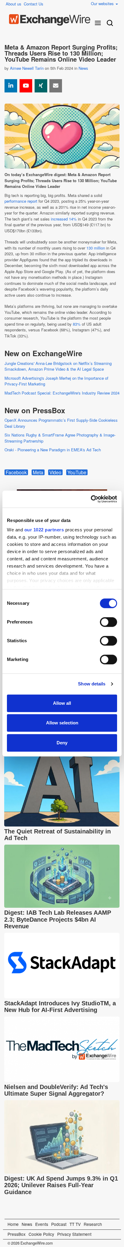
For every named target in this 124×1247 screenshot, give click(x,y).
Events (41, 1224)
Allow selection (62, 722)
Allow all (62, 703)
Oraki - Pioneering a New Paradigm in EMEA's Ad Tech (53, 450)
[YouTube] (26, 85)
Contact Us (33, 4)
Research (93, 1224)
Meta (38, 472)
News (83, 68)
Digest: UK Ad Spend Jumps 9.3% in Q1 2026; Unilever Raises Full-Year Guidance (61, 1185)
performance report (21, 201)
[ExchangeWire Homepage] (49, 20)
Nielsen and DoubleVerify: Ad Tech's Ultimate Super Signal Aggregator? (56, 1090)
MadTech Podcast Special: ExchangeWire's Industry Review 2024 (62, 393)
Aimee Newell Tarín (27, 68)
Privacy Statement (74, 1234)
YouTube (76, 472)
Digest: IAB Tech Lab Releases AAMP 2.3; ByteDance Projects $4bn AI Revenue (57, 919)
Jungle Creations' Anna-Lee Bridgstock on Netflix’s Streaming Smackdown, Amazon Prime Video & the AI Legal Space (58, 366)
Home (13, 1224)
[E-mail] (55, 85)
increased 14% (64, 219)
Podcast (59, 1224)
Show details (91, 683)
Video (55, 472)
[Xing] (41, 85)
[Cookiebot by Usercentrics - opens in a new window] (90, 499)
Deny (62, 742)
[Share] (11, 85)
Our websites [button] (103, 3)
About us (13, 4)
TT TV (75, 1224)
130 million (95, 248)
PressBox (17, 1234)
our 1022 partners (44, 529)
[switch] (108, 622)
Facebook (16, 472)
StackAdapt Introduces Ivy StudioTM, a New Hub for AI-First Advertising (60, 1006)
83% (77, 324)
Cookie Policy (41, 1234)
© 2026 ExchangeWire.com (30, 1243)
